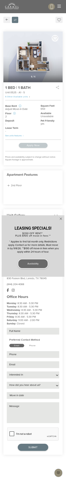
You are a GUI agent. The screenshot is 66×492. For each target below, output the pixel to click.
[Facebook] (8, 290)
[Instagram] (13, 290)
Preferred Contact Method (24, 339)
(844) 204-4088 (15, 284)
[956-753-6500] (51, 6)
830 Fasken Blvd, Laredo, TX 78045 (27, 278)
